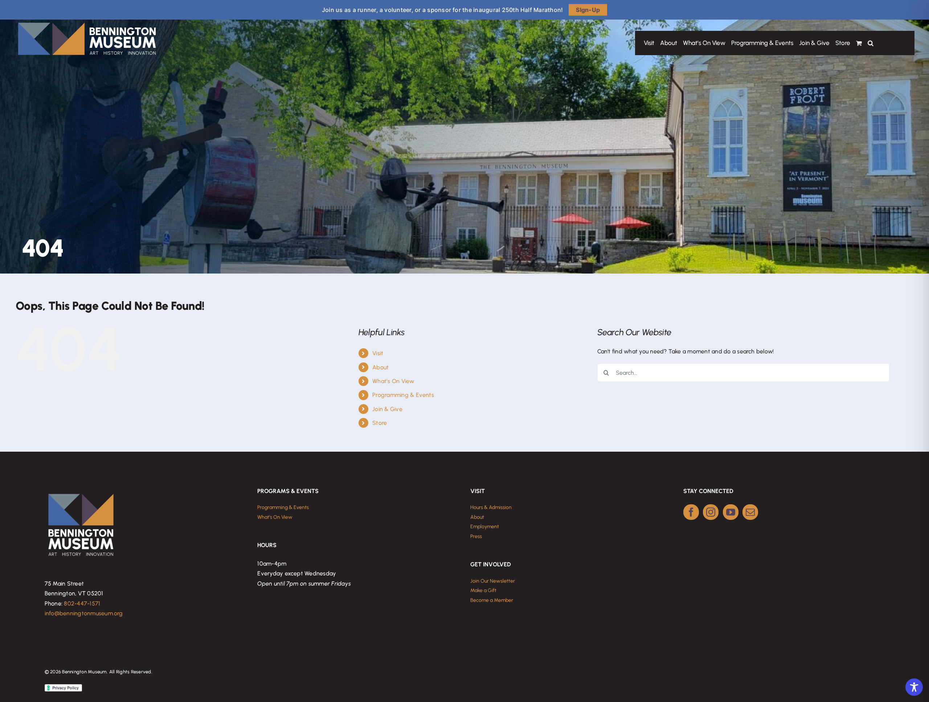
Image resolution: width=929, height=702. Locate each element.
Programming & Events (403, 394)
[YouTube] (730, 512)
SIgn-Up (588, 9)
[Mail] (750, 512)
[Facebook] (691, 512)
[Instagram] (711, 512)
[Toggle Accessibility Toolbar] (914, 687)
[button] (870, 43)
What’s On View (393, 381)
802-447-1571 (82, 603)
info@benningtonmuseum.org (84, 613)
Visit (377, 353)
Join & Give (387, 409)
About (380, 367)
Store (379, 422)
